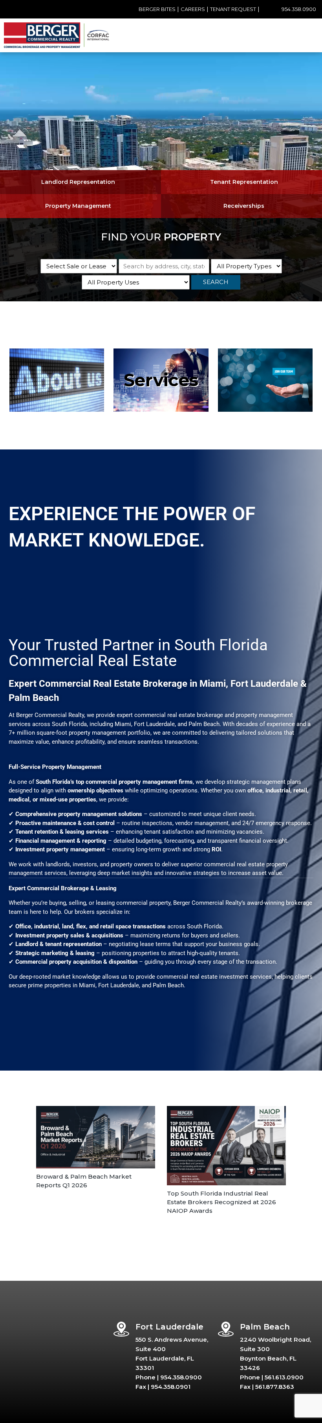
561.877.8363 (274, 1386)
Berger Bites (157, 9)
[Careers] (265, 380)
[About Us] (56, 380)
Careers (193, 9)
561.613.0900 (284, 1377)
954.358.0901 (170, 1386)
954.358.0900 (299, 9)
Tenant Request (233, 9)
